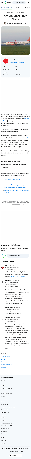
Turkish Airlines (4, 409)
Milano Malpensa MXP (6, 425)
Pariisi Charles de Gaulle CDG (8, 407)
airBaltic (3, 380)
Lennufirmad (10, 12)
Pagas (2, 362)
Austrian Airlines (5, 428)
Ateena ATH (4, 415)
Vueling (3, 417)
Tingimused (14, 448)
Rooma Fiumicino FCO (6, 391)
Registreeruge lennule (6, 364)
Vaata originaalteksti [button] (10, 269)
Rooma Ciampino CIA (6, 399)
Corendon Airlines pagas (12, 182)
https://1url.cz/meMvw (18, 276)
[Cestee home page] (7, 2)
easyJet (3, 396)
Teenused (3, 367)
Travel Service (4, 404)
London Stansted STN (6, 388)
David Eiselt (10, 23)
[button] (2, 2)
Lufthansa (3, 420)
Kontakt (3, 443)
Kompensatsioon (5, 370)
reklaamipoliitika (16, 204)
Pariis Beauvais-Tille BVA (7, 423)
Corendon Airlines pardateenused (15, 188)
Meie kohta (3, 440)
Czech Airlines (4, 434)
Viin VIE (3, 383)
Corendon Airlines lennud (12, 179)
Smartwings (4, 431)
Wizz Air (3, 401)
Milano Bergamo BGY (6, 393)
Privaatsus (21, 448)
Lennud (17, 7)
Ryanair (3, 385)
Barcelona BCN (5, 412)
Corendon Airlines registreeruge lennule (16, 185)
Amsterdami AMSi (23, 138)
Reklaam (27, 448)
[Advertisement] (15, 95)
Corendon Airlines (6, 7)
